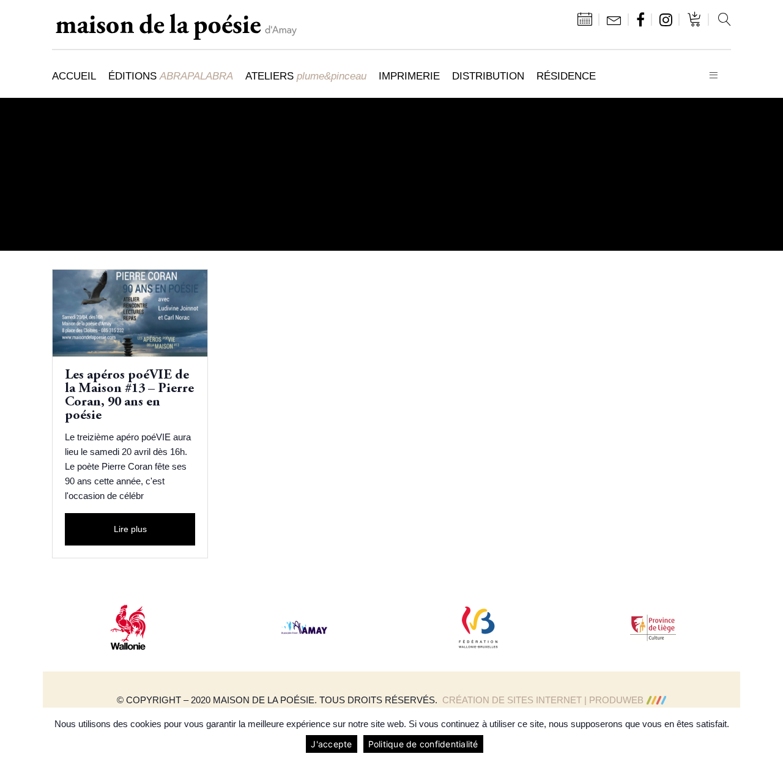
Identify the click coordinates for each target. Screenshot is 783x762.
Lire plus (130, 529)
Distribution (488, 75)
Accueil (74, 75)
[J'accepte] (768, 735)
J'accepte (331, 744)
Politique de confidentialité (423, 744)
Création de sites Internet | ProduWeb (543, 700)
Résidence (566, 75)
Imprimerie (409, 75)
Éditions (170, 75)
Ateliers (305, 75)
